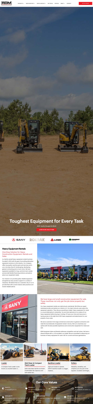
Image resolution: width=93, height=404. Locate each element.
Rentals (57, 3)
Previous (2, 358)
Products (20, 3)
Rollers (20, 363)
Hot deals (50, 3)
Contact (69, 3)
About (62, 3)
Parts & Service (41, 3)
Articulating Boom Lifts (50, 363)
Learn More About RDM (46, 229)
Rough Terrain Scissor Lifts (74, 363)
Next (91, 358)
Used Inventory (30, 3)
